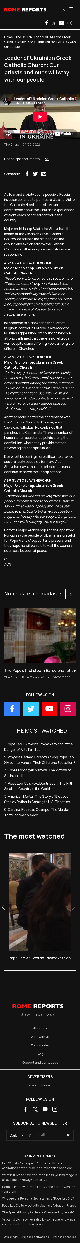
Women (46, 677)
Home (8, 37)
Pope (25, 677)
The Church (23, 37)
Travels (34, 677)
